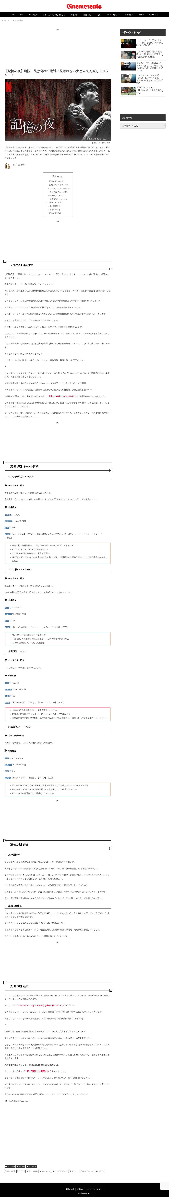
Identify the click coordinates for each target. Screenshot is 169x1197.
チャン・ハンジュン (61, 1171)
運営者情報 (69, 1189)
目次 (54, 176)
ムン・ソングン (88, 1171)
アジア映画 (11, 1166)
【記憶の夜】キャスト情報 (58, 185)
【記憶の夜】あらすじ (56, 181)
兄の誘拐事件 (55, 206)
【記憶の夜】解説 (54, 203)
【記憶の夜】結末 (54, 213)
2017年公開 (11, 1171)
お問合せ (80, 1189)
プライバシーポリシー (95, 1189)
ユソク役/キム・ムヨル (59, 192)
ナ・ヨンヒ (75, 1171)
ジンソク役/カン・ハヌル (59, 188)
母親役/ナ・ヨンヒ (57, 195)
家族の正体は (55, 210)
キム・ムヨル (46, 1171)
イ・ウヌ (22, 1171)
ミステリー (32, 1166)
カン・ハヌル (33, 1171)
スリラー (22, 1166)
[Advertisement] (58, 48)
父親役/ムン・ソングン (59, 199)
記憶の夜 (100, 1171)
